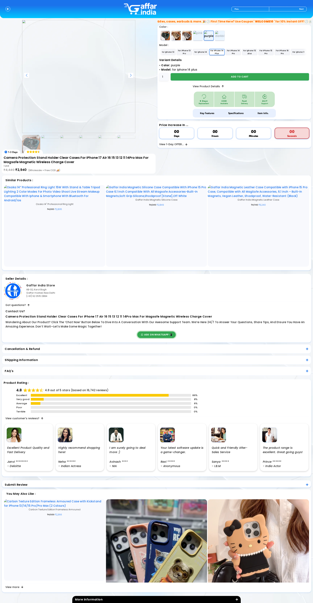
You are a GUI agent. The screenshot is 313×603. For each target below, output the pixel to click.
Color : (163, 26)
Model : (164, 45)
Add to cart (240, 76)
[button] (156, 335)
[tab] (207, 113)
